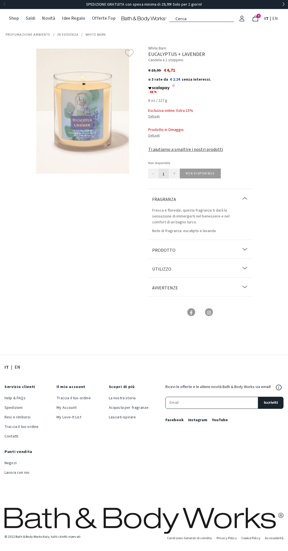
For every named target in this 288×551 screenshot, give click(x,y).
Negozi (10, 463)
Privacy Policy (227, 538)
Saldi (30, 18)
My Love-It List (69, 417)
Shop (14, 18)
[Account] (242, 18)
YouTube (220, 420)
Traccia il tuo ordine (21, 427)
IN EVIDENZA (67, 34)
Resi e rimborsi (17, 417)
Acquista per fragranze (129, 408)
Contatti (11, 436)
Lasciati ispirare (122, 417)
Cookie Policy (250, 538)
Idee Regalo (73, 18)
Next (283, 4)
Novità (48, 18)
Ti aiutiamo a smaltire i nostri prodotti (185, 149)
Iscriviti (271, 402)
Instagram (197, 420)
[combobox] (201, 18)
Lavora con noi (16, 472)
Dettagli (154, 116)
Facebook (174, 420)
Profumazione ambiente (28, 34)
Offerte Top (104, 18)
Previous (4, 4)
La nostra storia (122, 398)
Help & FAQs (15, 398)
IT (267, 18)
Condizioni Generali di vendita (189, 538)
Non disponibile (200, 173)
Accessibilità (274, 538)
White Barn (96, 34)
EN (275, 18)
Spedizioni (13, 408)
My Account (66, 408)
